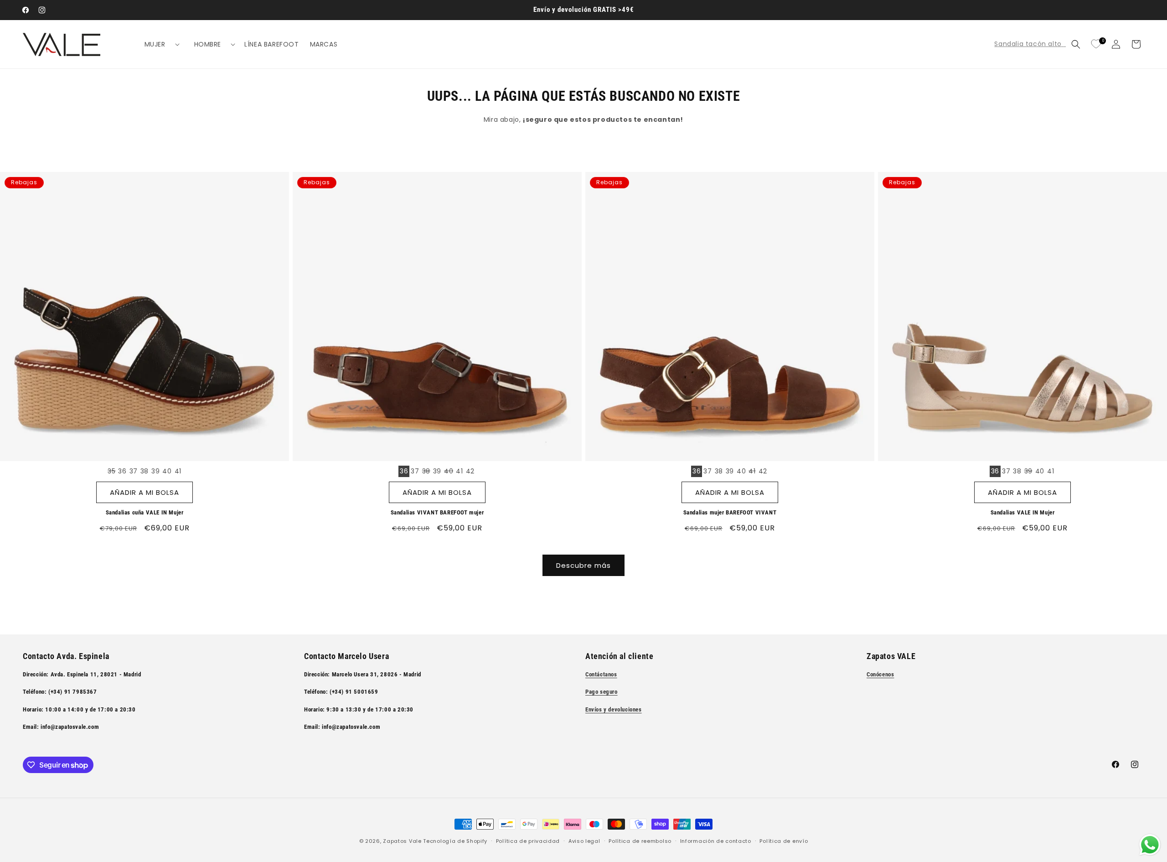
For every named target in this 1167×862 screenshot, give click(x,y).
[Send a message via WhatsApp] (1149, 844)
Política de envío (783, 841)
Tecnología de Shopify (455, 841)
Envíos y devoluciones (613, 709)
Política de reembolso (640, 841)
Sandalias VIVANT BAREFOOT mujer (437, 512)
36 (122, 471)
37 (133, 471)
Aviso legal (584, 841)
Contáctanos (601, 674)
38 (144, 471)
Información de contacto (715, 841)
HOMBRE (208, 44)
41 (178, 471)
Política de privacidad (528, 841)
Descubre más (583, 565)
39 (155, 471)
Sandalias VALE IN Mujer (1023, 512)
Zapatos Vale (402, 841)
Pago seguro (601, 691)
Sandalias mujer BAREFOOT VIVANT (730, 512)
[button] (158, 44)
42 (470, 471)
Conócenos (880, 674)
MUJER (155, 44)
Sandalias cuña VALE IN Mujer (145, 512)
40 (166, 471)
